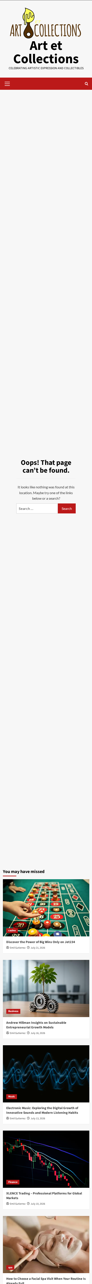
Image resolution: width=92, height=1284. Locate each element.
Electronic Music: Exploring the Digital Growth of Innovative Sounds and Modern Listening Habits (42, 1110)
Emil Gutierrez (17, 948)
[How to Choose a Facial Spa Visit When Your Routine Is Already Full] (46, 1244)
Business (13, 1011)
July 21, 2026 (38, 948)
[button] (7, 83)
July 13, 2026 (38, 1118)
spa (10, 1267)
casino (12, 930)
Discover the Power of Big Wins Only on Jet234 (40, 942)
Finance (12, 1182)
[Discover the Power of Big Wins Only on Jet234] (46, 907)
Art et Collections (46, 52)
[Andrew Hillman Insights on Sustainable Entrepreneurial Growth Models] (46, 988)
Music (11, 1096)
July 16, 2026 (38, 1033)
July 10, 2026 (38, 1204)
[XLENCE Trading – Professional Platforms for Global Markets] (46, 1159)
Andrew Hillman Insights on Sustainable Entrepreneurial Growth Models (36, 1025)
